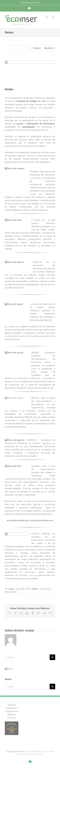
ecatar (11, 589)
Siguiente (48, 48)
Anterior (37, 48)
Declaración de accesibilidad (30, 754)
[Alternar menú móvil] (53, 17)
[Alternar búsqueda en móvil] (47, 17)
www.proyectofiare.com (41, 520)
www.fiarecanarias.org (17, 520)
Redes (35, 589)
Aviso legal (28, 751)
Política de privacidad (43, 751)
